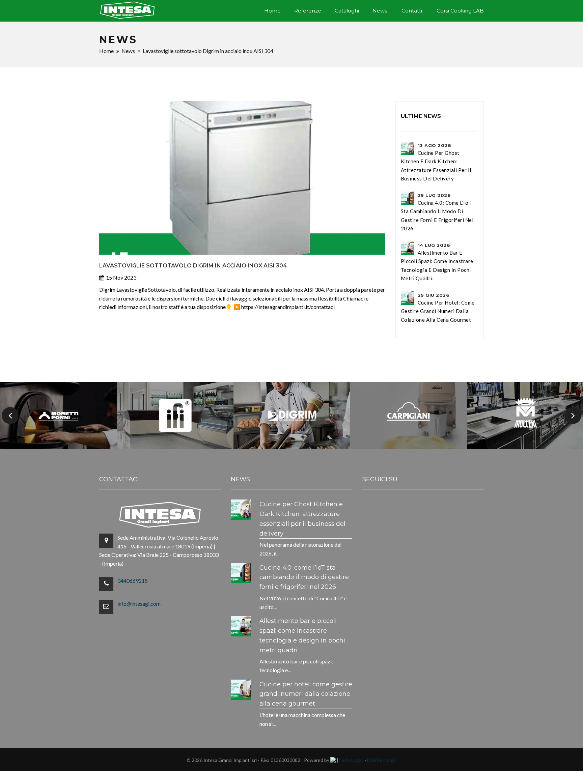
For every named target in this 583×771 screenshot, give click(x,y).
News (379, 10)
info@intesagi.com (139, 603)
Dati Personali (381, 760)
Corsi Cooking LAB (460, 10)
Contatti (411, 10)
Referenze (307, 10)
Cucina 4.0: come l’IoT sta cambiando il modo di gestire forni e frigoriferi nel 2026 (437, 212)
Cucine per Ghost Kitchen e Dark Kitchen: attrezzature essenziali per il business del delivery (436, 162)
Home (272, 10)
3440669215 (132, 580)
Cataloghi (347, 10)
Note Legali (351, 760)
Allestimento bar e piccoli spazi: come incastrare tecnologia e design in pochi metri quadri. (437, 261)
